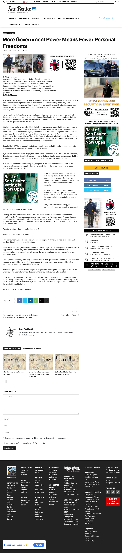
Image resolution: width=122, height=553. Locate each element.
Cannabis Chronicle (92, 536)
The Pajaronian (90, 516)
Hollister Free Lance (92, 499)
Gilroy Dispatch (90, 495)
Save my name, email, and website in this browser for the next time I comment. (35, 438)
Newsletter (11, 485)
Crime (23, 487)
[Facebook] (115, 1)
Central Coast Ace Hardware (53, 492)
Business (24, 485)
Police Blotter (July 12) (70, 315)
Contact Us (11, 488)
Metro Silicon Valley (92, 482)
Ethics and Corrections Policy (11, 511)
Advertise (24, 470)
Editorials (24, 502)
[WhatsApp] (35, 300)
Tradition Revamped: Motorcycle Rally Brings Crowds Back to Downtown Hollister (20, 316)
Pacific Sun (89, 487)
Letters (12, 33)
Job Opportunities (112, 470)
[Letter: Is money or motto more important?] (14, 362)
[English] (24, 2)
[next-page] (7, 381)
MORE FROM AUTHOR (32, 349)
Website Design (69, 505)
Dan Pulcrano (7, 50)
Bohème (88, 533)
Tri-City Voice (89, 521)
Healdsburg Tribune (92, 497)
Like (107, 180)
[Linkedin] (30, 300)
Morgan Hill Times (91, 506)
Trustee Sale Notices (71, 495)
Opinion (5, 33)
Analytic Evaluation (71, 522)
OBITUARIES (54, 468)
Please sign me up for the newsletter (17, 443)
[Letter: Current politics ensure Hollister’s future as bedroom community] (41, 362)
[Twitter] (25, 300)
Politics (24, 492)
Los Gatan (88, 504)
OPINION (24, 498)
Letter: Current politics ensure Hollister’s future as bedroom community (39, 374)
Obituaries (53, 470)
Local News (25, 483)
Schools (24, 490)
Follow (106, 185)
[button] (106, 18)
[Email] (41, 300)
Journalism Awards (113, 472)
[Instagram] (118, 1)
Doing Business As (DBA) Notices (70, 491)
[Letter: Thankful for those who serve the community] (67, 362)
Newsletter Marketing (71, 524)
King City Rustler (91, 502)
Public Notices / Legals (69, 480)
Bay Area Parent (91, 531)
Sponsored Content (71, 519)
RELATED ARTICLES (12, 349)
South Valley (89, 541)
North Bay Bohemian (92, 484)
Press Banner (90, 509)
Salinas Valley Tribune (93, 514)
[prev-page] (4, 381)
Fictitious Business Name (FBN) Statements (70, 485)
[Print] (46, 300)
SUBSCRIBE (11, 478)
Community (25, 500)
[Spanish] (27, 2)
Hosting (66, 507)
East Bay (88, 538)
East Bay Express (91, 475)
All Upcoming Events (39, 502)
